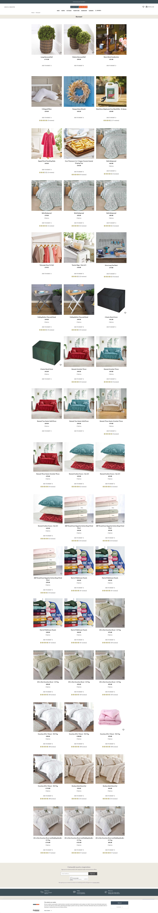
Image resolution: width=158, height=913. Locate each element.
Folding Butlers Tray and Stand (47, 317)
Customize (119, 906)
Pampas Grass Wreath (79, 109)
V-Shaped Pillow (47, 109)
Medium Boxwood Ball (79, 57)
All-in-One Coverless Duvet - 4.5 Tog (110, 630)
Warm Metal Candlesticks (111, 57)
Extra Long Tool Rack (111, 265)
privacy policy (96, 882)
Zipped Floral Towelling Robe (46, 161)
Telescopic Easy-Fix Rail (47, 265)
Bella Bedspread (111, 161)
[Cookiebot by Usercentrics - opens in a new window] (36, 911)
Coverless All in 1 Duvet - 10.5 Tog (48, 734)
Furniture (76, 10)
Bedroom (84, 10)
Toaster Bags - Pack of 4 (79, 265)
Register (12, 7)
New (58, 10)
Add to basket (46, 65)
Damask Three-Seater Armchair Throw (111, 421)
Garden (91, 10)
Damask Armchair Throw (79, 369)
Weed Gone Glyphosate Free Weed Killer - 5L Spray (111, 109)
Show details (47, 910)
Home (63, 10)
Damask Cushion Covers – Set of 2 (79, 474)
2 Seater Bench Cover (111, 317)
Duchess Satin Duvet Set (79, 786)
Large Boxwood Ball (47, 57)
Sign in (6, 7)
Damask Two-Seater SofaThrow (46, 421)
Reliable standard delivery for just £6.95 (79, 1)
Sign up (92, 873)
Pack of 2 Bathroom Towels (79, 578)
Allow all (119, 902)
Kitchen (69, 10)
